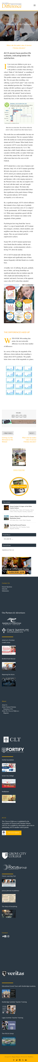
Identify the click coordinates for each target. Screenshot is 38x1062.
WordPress (30, 1057)
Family (15, 511)
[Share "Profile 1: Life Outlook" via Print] (25, 416)
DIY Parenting (26, 510)
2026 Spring (12, 510)
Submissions (5, 591)
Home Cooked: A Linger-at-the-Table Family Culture (21, 507)
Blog (17, 510)
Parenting (25, 511)
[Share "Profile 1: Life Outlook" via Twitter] (17, 416)
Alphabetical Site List (8, 550)
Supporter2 (30, 511)
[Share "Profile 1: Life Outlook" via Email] (21, 416)
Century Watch (22, 520)
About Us (4, 705)
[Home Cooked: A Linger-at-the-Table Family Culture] (6, 507)
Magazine (19, 511)
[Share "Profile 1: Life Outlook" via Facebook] (13, 416)
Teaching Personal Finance (18, 525)
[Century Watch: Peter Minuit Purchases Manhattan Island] (6, 517)
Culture (20, 510)
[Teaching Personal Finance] (6, 526)
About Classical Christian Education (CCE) (9, 708)
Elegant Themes (16, 1057)
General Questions (7, 587)
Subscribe (4, 589)
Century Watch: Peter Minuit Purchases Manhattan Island (22, 517)
